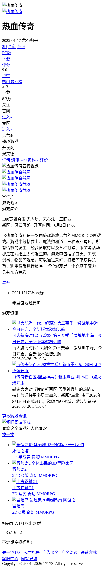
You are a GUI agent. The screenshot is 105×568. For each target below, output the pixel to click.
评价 (44, 160)
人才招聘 (31, 552)
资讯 (19, 160)
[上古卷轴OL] (25, 481)
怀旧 (21, 46)
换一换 (8, 434)
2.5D (16, 475)
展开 (6, 282)
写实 (22, 494)
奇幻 (12, 46)
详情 (6, 160)
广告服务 (50, 552)
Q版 (25, 475)
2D (4, 46)
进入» (7, 117)
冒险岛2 (19, 469)
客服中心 (10, 559)
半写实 (24, 457)
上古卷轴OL (23, 488)
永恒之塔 (20, 451)
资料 (33, 160)
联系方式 (89, 552)
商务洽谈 (69, 552)
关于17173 (11, 552)
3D (14, 457)
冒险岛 (18, 506)
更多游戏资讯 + (16, 416)
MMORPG (50, 457)
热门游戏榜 (12, 82)
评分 (6, 65)
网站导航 (29, 559)
